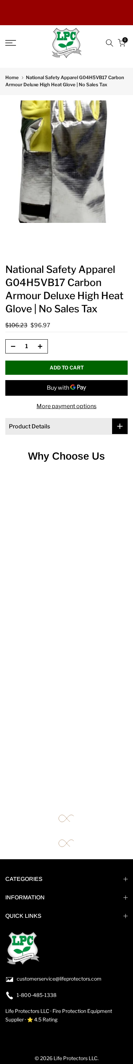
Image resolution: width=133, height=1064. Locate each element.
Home (12, 77)
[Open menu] (18, 43)
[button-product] (11, 347)
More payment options (66, 406)
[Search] (109, 43)
